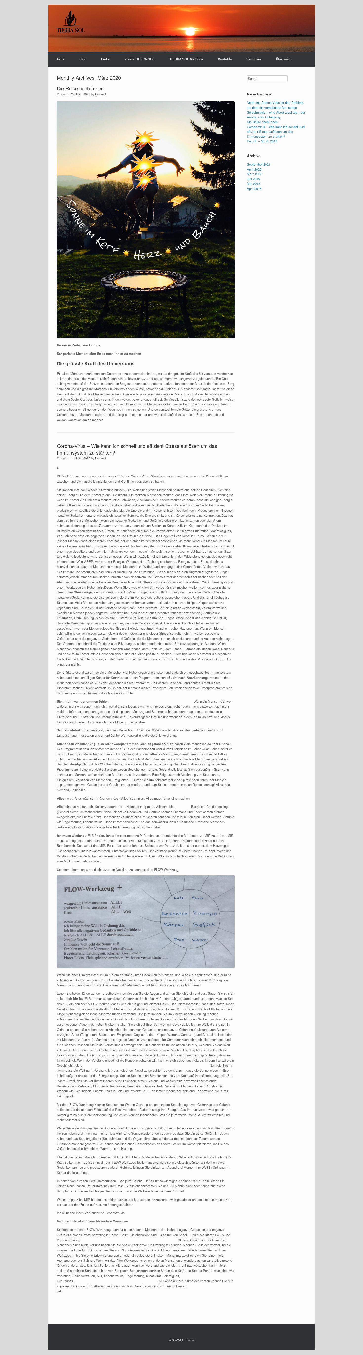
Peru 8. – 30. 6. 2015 (262, 141)
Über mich (284, 59)
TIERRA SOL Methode (186, 59)
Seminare (253, 59)
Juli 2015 (253, 178)
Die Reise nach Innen (80, 88)
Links (105, 59)
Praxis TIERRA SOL (139, 59)
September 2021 (258, 164)
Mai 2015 (253, 183)
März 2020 (254, 174)
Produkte (225, 59)
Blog (82, 59)
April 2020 (254, 169)
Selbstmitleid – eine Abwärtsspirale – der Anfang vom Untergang (276, 114)
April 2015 (254, 188)
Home (60, 59)
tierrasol (100, 94)
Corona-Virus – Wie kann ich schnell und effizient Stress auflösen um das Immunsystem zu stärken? (137, 449)
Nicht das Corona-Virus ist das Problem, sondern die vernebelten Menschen (275, 105)
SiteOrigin (178, 1340)
